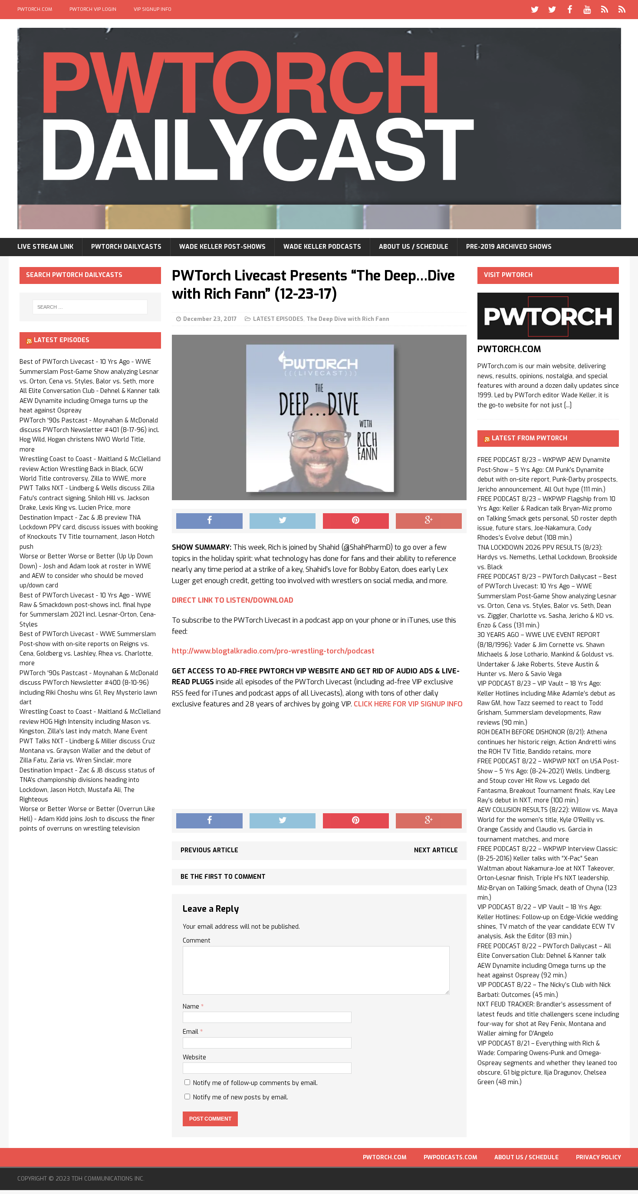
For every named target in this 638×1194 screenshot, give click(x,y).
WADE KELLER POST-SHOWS (222, 247)
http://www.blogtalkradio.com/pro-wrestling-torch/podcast (273, 651)
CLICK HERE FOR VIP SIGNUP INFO (408, 704)
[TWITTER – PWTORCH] (535, 9)
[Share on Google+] (429, 521)
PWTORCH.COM (34, 9)
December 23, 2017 (210, 319)
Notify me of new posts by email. (240, 1097)
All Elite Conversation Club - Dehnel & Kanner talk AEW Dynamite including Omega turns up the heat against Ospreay (90, 401)
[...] (568, 405)
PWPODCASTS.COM (450, 1157)
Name (192, 1007)
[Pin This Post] (356, 521)
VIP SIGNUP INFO (152, 9)
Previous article (209, 850)
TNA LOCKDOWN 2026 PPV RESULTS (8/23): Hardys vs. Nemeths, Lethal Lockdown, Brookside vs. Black (547, 557)
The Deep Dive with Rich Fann (347, 319)
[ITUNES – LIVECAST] (604, 9)
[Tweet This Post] (283, 521)
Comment (196, 941)
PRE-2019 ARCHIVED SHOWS (509, 247)
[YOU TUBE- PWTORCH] (587, 9)
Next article (436, 850)
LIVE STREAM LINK (45, 247)
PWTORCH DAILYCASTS (126, 247)
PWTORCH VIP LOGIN (92, 9)
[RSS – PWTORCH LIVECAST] (622, 9)
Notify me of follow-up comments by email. (255, 1083)
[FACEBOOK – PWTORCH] (570, 9)
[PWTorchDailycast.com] (319, 128)
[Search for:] (90, 307)
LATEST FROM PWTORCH (529, 438)
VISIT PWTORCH (508, 275)
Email (191, 1032)
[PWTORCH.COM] (548, 334)
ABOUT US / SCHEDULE (413, 247)
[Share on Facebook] (209, 521)
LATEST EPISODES (278, 319)
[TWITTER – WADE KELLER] (552, 9)
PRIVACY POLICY (598, 1157)
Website (194, 1057)
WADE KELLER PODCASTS (322, 247)
